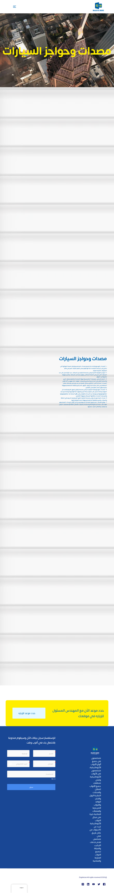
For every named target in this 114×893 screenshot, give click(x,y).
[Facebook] (104, 884)
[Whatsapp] (83, 884)
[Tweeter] (99, 884)
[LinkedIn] (88, 884)
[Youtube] (93, 884)
